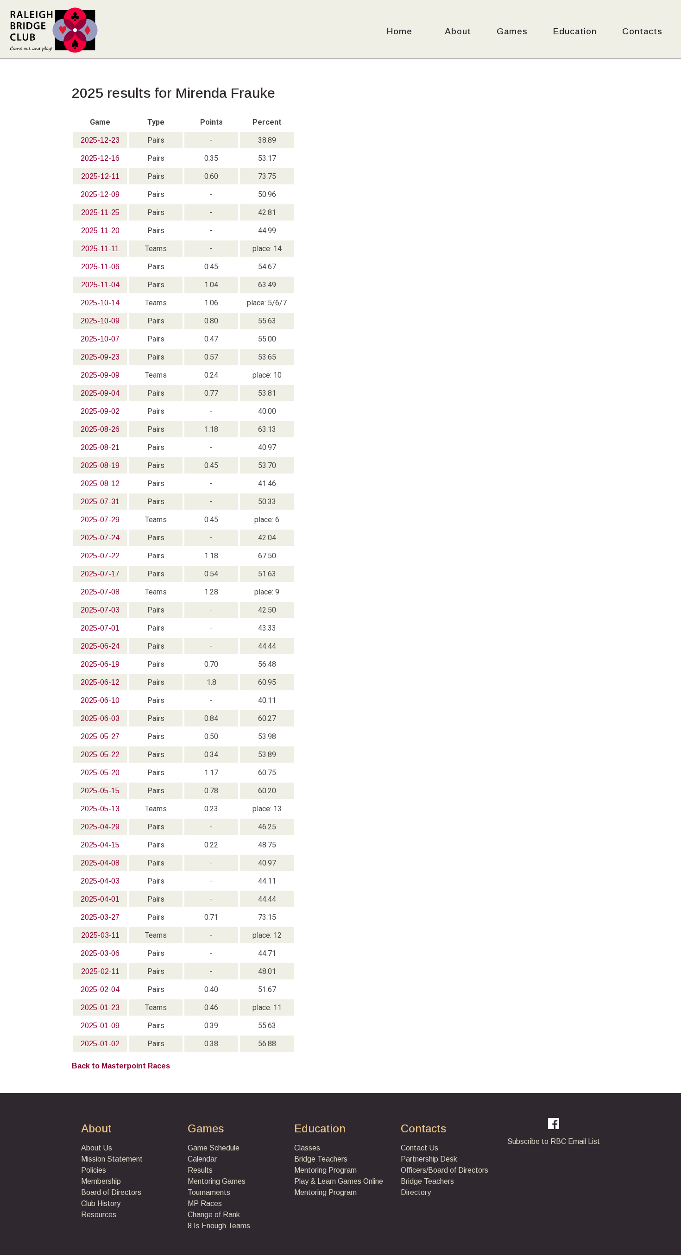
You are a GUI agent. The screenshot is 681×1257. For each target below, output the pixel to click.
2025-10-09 (100, 321)
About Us (96, 1148)
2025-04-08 (100, 863)
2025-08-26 (100, 429)
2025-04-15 (100, 845)
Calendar (202, 1159)
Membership (101, 1181)
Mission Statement (112, 1159)
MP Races (205, 1203)
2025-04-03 (100, 881)
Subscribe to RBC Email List (553, 1141)
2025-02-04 (100, 989)
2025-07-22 (100, 556)
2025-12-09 (100, 194)
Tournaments (209, 1192)
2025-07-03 (100, 610)
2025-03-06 (100, 953)
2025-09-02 (100, 411)
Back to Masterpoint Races (121, 1066)
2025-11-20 (100, 230)
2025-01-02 (100, 1044)
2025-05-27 (100, 736)
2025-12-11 (100, 176)
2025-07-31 (100, 501)
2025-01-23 (100, 1007)
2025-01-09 (100, 1026)
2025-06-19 (100, 664)
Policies (93, 1170)
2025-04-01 (100, 899)
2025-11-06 (100, 267)
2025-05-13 (100, 809)
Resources (98, 1215)
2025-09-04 (100, 393)
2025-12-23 (100, 140)
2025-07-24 (100, 538)
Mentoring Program (325, 1170)
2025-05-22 (100, 754)
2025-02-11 (100, 971)
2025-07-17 (100, 574)
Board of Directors (111, 1192)
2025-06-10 (100, 700)
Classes (307, 1148)
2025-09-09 (100, 375)
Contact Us (419, 1148)
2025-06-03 (100, 718)
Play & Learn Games (327, 1181)
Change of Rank (214, 1215)
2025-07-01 (100, 628)
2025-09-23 (100, 357)
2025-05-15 (100, 791)
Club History (100, 1203)
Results (200, 1170)
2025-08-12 (100, 483)
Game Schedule (214, 1148)
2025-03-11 (100, 935)
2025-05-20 (100, 773)
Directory (416, 1192)
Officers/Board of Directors (444, 1170)
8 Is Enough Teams (219, 1226)
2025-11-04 (100, 285)
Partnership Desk (429, 1159)
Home (399, 31)
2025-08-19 (100, 465)
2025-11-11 (100, 249)
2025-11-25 (100, 212)
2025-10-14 (100, 303)
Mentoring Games (217, 1181)
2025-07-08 (100, 592)
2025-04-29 (100, 827)
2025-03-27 (100, 917)
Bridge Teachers (320, 1159)
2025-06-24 (100, 646)
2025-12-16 (100, 158)
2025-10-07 (100, 339)
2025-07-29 (100, 520)
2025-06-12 (100, 682)
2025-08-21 (100, 447)
